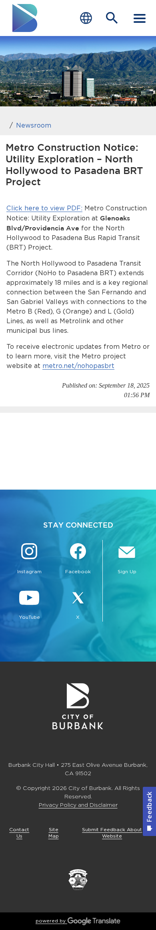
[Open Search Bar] (112, 18)
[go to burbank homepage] (25, 18)
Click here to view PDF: (44, 208)
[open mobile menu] (139, 18)
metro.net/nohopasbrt (78, 366)
